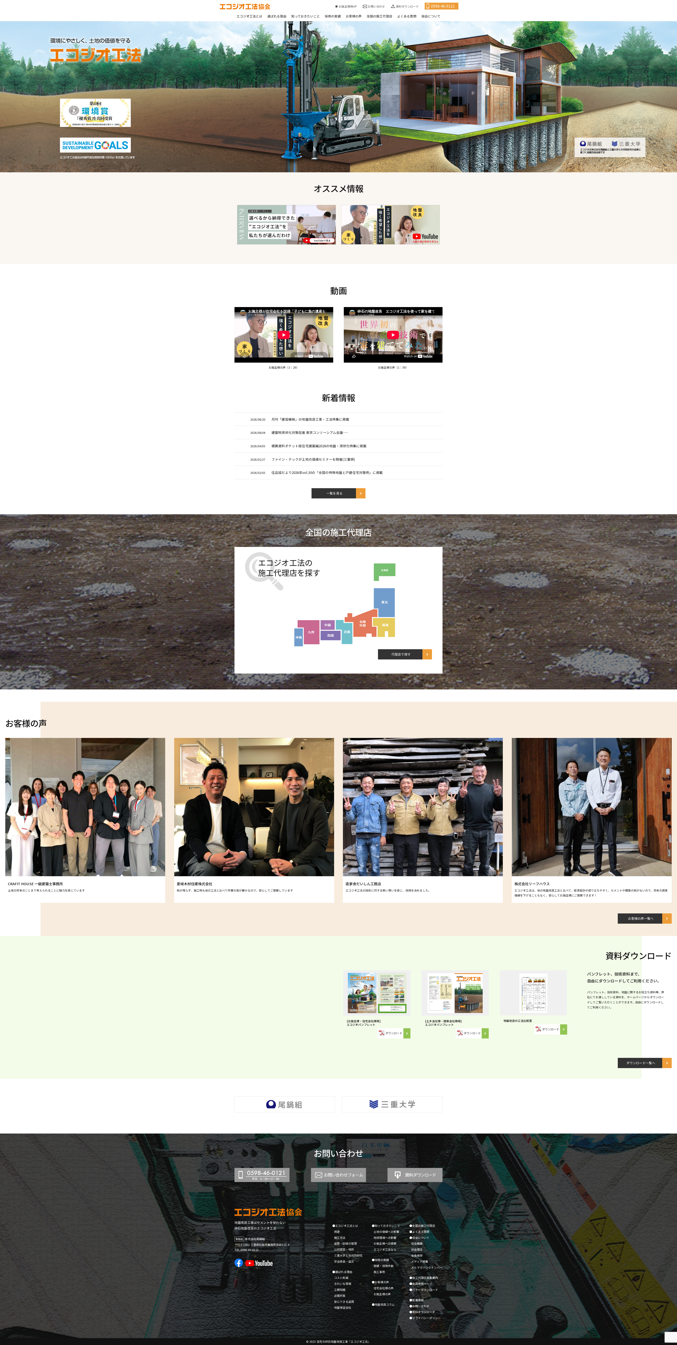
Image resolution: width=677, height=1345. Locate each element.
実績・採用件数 (384, 1266)
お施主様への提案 (385, 1243)
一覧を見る (335, 493)
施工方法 (340, 1237)
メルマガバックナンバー (427, 1267)
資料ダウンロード (407, 6)
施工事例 (379, 1272)
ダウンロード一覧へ (640, 1063)
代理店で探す (401, 654)
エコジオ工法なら (385, 1249)
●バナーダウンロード (423, 1290)
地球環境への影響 (385, 1237)
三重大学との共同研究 (348, 1255)
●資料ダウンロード (422, 1312)
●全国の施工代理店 (422, 1225)
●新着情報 (416, 1300)
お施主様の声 (382, 1294)
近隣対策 (340, 1295)
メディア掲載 (419, 1261)
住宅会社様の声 (384, 1288)
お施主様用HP (348, 6)
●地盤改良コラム (383, 1304)
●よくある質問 (419, 1231)
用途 (337, 1231)
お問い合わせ (376, 6)
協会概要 (417, 1243)
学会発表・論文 (344, 1261)
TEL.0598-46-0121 (246, 1250)
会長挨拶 (417, 1255)
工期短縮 (340, 1290)
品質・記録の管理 (345, 1243)
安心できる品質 (344, 1301)
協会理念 (417, 1249)
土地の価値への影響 (386, 1231)
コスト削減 (341, 1278)
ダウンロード (393, 1033)
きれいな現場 (342, 1284)
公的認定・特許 (344, 1249)
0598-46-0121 (443, 6)
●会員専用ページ (420, 1284)
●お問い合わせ (419, 1306)
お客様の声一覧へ (641, 918)
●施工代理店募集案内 (423, 1278)
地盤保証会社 (342, 1307)
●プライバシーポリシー (425, 1318)
